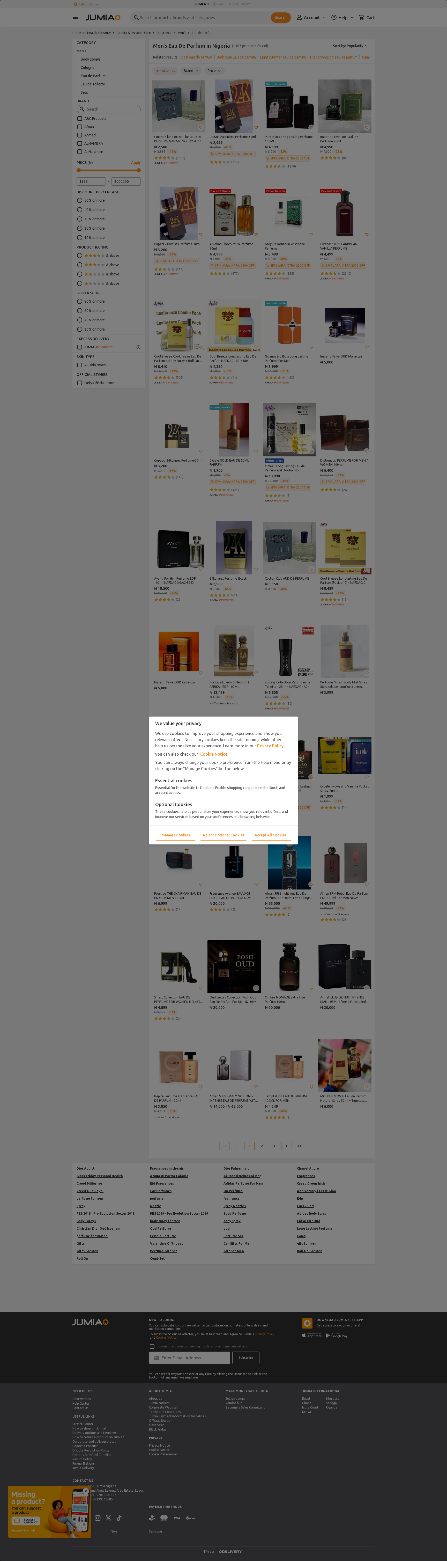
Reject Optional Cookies (223, 835)
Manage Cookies (175, 835)
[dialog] (223, 780)
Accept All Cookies (270, 835)
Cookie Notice (213, 754)
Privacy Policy (270, 745)
